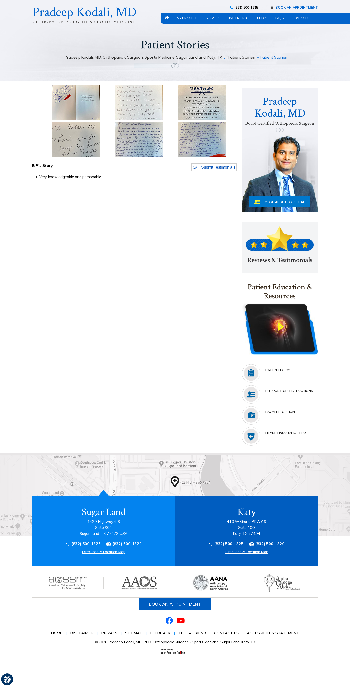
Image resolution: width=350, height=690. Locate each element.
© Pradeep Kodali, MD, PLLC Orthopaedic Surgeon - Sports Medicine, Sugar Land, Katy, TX (175, 642)
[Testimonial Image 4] (76, 139)
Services (213, 18)
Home (167, 18)
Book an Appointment (175, 604)
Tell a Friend (192, 633)
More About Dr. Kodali (285, 202)
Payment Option (280, 412)
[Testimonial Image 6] (202, 139)
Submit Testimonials (218, 167)
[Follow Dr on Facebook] (169, 620)
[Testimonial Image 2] (139, 101)
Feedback (160, 633)
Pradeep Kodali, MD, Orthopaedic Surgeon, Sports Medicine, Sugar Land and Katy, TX (143, 57)
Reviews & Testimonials (279, 260)
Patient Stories (241, 57)
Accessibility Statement (273, 633)
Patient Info (239, 18)
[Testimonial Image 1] (76, 101)
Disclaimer (81, 633)
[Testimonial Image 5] (139, 139)
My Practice (187, 18)
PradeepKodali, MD (279, 110)
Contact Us (302, 18)
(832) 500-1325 (246, 7)
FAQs (279, 18)
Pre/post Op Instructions (289, 391)
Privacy (109, 633)
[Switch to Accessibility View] (7, 679)
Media (262, 18)
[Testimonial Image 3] (202, 101)
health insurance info (285, 433)
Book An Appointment (296, 7)
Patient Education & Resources (280, 292)
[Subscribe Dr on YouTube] (180, 620)
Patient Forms (278, 370)
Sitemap (133, 633)
